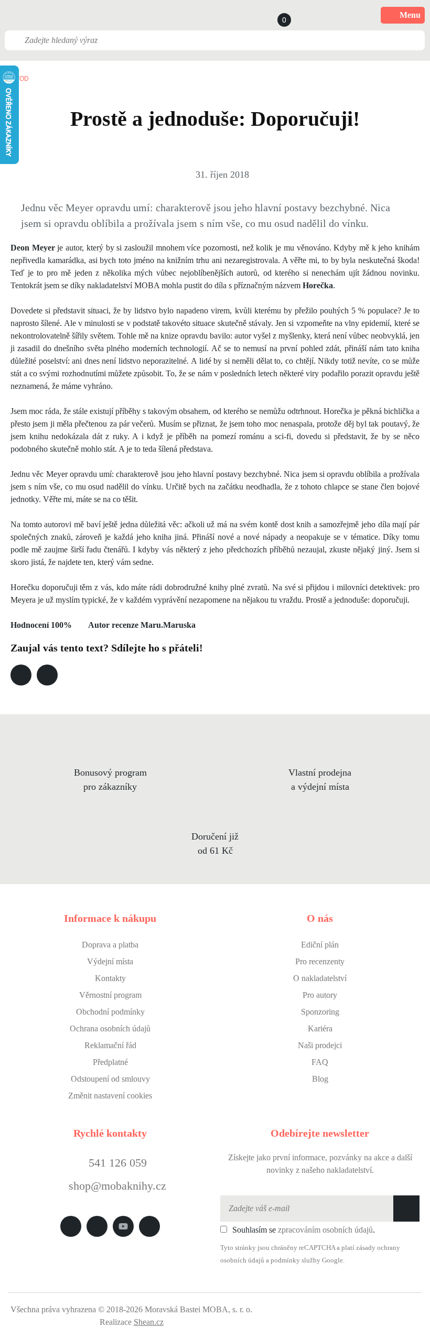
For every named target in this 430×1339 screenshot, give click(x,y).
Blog (320, 1078)
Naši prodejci (320, 1045)
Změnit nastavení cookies (110, 1095)
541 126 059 (116, 1162)
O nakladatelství (320, 978)
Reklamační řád (110, 1045)
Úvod (19, 78)
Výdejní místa (110, 961)
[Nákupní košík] (274, 15)
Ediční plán (320, 944)
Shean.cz (149, 1322)
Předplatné (110, 1062)
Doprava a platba (110, 944)
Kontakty (110, 978)
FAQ (319, 1062)
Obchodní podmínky (110, 1011)
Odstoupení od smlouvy (110, 1078)
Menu (410, 14)
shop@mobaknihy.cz (117, 1185)
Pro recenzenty (320, 961)
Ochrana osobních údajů (110, 1028)
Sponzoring (320, 1011)
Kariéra (320, 1028)
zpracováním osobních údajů (325, 1229)
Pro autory (320, 994)
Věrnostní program (110, 994)
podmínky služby (295, 1260)
